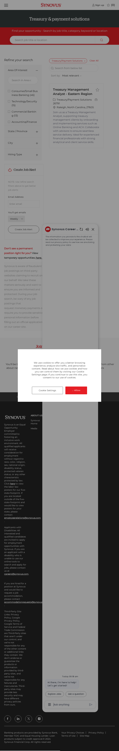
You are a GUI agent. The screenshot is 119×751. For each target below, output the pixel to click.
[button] (47, 390)
